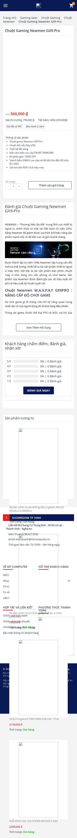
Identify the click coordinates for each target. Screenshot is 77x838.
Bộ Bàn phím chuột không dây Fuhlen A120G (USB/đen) (35, 614)
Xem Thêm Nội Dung (38, 327)
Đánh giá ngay (38, 390)
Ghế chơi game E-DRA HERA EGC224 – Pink (34, 719)
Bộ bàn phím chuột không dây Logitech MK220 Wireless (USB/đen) (36, 508)
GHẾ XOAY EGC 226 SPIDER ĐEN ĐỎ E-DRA (33, 821)
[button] (5, 6)
